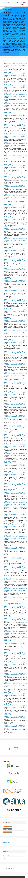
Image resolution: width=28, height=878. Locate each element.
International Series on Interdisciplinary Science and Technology (14, 3)
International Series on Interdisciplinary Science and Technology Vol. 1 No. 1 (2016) (15, 435)
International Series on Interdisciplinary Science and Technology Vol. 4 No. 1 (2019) (15, 156)
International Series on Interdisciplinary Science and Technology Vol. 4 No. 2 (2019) (15, 352)
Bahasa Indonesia (7, 855)
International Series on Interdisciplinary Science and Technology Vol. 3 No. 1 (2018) (15, 95)
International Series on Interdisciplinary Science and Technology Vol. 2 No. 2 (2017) (15, 249)
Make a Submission (9, 868)
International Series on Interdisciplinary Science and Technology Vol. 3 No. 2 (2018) (15, 64)
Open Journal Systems (8, 842)
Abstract (6, 72)
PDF (10, 72)
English (5, 858)
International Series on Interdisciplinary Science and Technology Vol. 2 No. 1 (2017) (15, 426)
